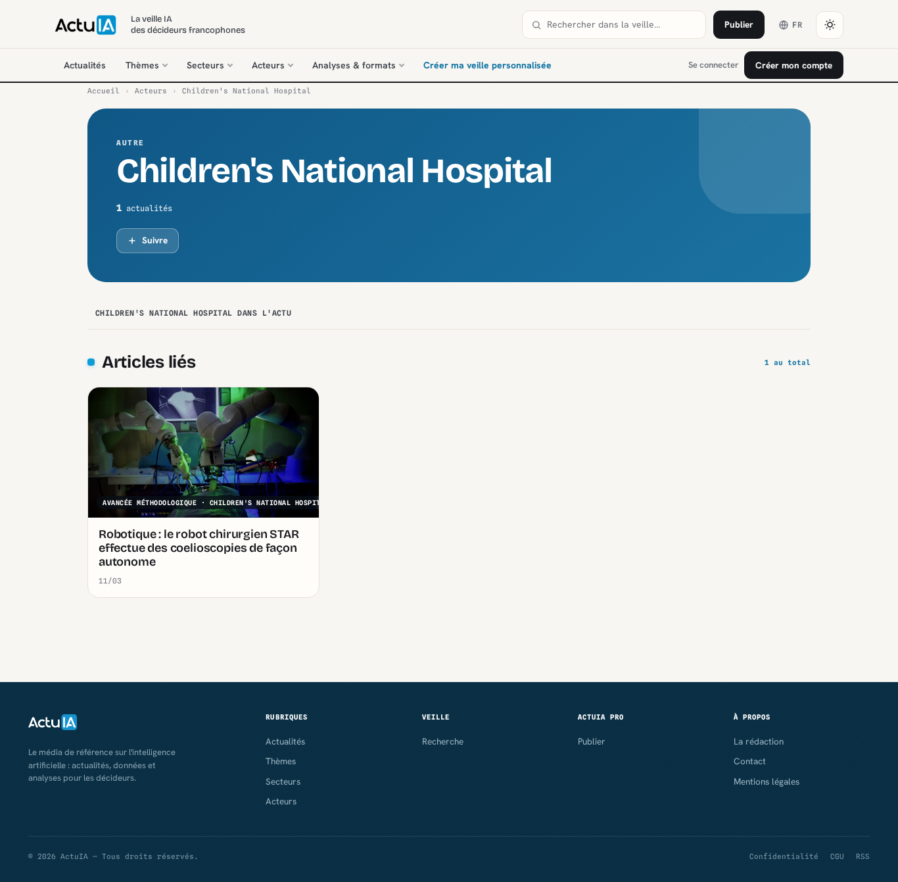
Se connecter (713, 64)
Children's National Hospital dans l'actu (193, 313)
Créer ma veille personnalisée (487, 65)
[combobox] (622, 25)
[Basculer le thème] (829, 25)
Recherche (442, 741)
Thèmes (142, 65)
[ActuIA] (85, 25)
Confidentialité (783, 856)
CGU (837, 856)
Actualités (85, 65)
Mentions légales (766, 781)
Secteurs (205, 65)
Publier (738, 24)
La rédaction (759, 741)
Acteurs (268, 65)
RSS (863, 856)
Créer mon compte (793, 65)
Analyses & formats (354, 65)
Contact (750, 761)
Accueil (103, 90)
